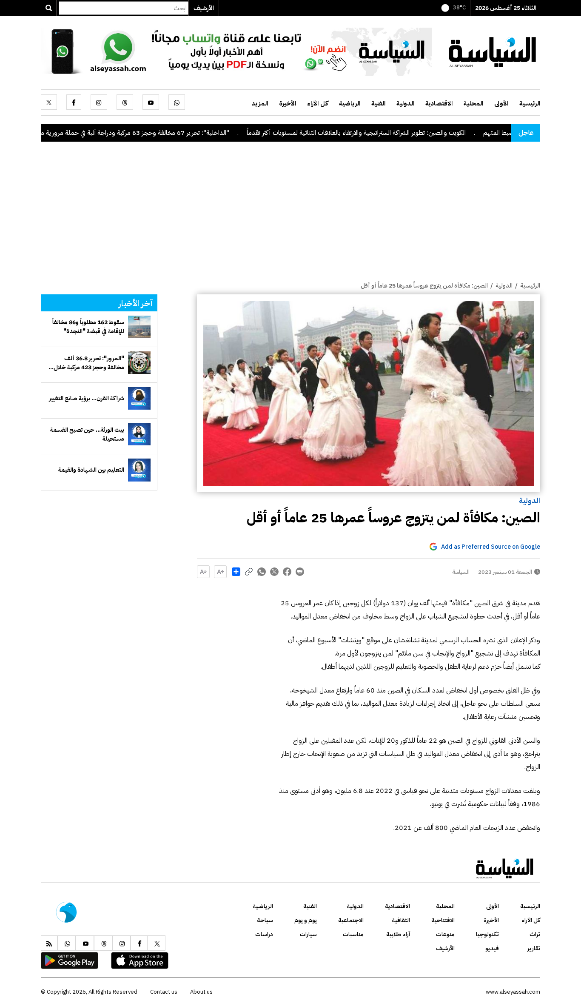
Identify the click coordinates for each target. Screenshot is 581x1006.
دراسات (264, 934)
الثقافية (401, 920)
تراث (535, 934)
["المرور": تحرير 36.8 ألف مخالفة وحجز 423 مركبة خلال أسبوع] (139, 362)
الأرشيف (204, 8)
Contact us (163, 992)
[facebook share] (287, 571)
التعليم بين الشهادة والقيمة (91, 469)
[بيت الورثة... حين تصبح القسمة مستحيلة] (139, 434)
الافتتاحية (443, 920)
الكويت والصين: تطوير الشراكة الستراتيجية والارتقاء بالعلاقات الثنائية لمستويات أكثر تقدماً (388, 132)
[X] (49, 102)
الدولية (405, 103)
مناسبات (353, 934)
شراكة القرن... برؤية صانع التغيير (86, 398)
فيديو (492, 948)
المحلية (473, 103)
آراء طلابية (398, 934)
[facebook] (73, 102)
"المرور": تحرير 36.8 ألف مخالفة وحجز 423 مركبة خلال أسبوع (89, 363)
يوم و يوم (305, 920)
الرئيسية (529, 103)
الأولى (501, 103)
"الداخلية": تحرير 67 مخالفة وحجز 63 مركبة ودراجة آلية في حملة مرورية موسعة (160, 132)
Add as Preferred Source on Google (490, 546)
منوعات (445, 934)
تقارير (533, 948)
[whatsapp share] (261, 571)
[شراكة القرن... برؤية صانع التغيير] (139, 398)
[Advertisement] (290, 217)
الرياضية (349, 103)
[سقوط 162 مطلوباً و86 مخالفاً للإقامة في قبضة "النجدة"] (139, 327)
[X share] (274, 571)
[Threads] (125, 102)
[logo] (492, 51)
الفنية (378, 103)
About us (201, 992)
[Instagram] (99, 102)
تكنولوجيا (487, 934)
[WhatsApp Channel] (236, 51)
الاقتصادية (439, 103)
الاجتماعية (351, 920)
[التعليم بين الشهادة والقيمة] (139, 470)
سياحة (265, 920)
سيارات (308, 934)
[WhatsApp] (176, 102)
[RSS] (49, 943)
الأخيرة (287, 103)
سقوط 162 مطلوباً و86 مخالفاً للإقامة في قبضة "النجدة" (88, 327)
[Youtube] (150, 102)
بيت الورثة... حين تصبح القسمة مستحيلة (87, 434)
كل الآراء (317, 103)
